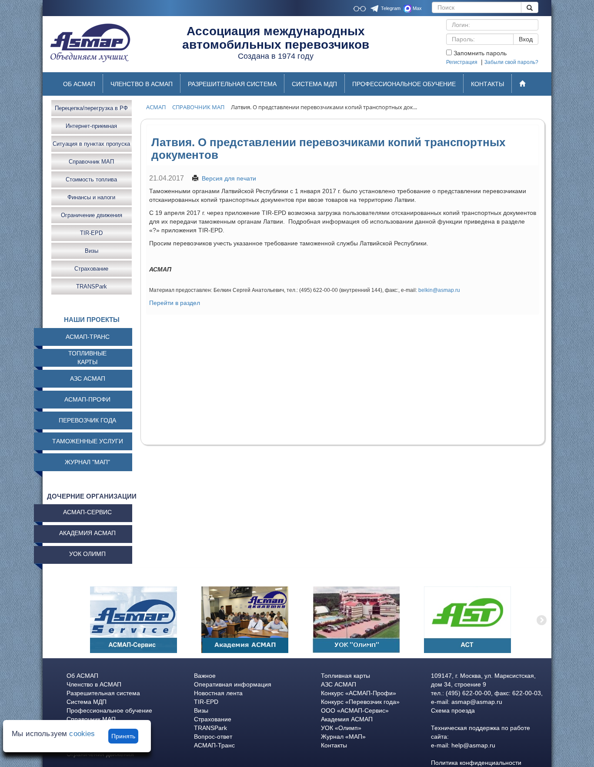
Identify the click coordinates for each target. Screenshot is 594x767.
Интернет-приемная (91, 125)
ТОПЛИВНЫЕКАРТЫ (87, 357)
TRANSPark (91, 286)
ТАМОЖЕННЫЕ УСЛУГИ (87, 441)
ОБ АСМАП (79, 83)
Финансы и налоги (91, 197)
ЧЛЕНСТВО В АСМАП (141, 83)
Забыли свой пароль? (511, 62)
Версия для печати (229, 178)
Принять (123, 736)
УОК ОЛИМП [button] (87, 553)
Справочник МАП (91, 161)
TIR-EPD (91, 232)
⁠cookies (82, 734)
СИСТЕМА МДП (314, 83)
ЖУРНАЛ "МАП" (87, 462)
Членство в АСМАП (94, 684)
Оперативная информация (232, 684)
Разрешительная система (103, 693)
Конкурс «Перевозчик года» (360, 701)
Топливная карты (345, 675)
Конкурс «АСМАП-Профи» (358, 693)
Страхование (91, 268)
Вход (526, 39)
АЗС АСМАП (87, 378)
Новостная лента (218, 693)
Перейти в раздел (174, 302)
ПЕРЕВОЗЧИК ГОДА (87, 420)
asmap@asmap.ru (476, 701)
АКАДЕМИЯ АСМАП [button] (87, 532)
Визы (91, 250)
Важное (205, 675)
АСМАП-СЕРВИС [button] (87, 512)
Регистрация (461, 62)
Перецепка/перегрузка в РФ (91, 107)
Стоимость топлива (91, 179)
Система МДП (87, 701)
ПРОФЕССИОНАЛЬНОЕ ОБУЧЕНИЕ (404, 83)
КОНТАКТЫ (487, 83)
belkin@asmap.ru (439, 290)
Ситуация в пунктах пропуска (91, 143)
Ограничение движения (91, 214)
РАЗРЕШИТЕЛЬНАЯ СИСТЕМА (232, 83)
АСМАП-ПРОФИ (87, 399)
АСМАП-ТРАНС (88, 336)
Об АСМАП (82, 675)
